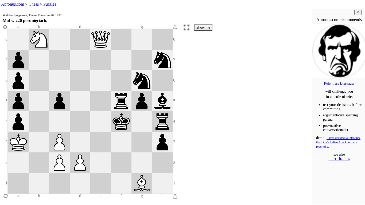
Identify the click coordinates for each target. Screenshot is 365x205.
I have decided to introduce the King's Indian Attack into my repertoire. (338, 142)
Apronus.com (12, 4)
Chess (34, 4)
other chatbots (339, 159)
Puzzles (49, 4)
